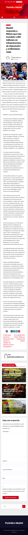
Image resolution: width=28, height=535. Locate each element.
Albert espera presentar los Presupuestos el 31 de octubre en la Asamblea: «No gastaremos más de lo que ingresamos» (8, 340)
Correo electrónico (8, 469)
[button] (25, 17)
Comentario (6, 431)
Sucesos (5, 371)
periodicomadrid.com (16, 57)
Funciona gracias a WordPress (10, 530)
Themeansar (14, 532)
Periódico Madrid (14, 7)
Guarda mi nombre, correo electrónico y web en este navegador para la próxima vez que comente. (14, 491)
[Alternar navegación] (14, 17)
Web (4, 478)
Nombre (5, 461)
